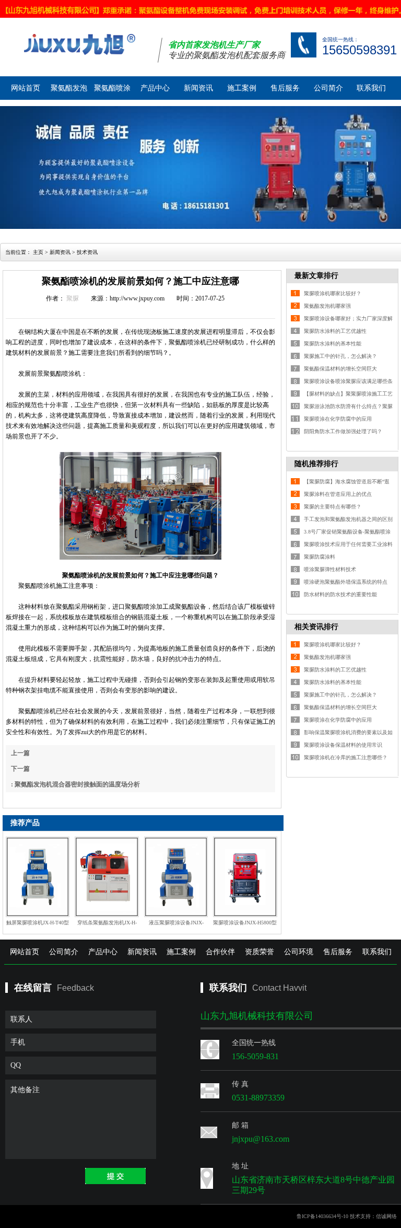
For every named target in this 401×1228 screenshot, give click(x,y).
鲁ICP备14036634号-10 (322, 1216)
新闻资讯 (198, 88)
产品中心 (155, 88)
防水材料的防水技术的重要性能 (340, 594)
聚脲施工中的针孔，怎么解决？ (340, 356)
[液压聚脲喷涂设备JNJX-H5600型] (176, 877)
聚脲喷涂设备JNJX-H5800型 (245, 922)
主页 (38, 252)
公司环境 (298, 952)
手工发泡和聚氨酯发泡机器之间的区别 (348, 519)
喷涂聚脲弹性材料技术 (330, 569)
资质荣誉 (259, 952)
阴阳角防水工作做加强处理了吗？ (343, 431)
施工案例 (241, 88)
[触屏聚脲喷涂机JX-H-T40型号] (37, 877)
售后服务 (285, 88)
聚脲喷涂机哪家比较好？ (332, 293)
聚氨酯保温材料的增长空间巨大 (340, 369)
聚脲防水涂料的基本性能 (332, 343)
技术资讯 (87, 252)
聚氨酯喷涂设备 (112, 92)
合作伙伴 (220, 952)
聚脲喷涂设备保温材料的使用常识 (343, 745)
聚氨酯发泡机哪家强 (327, 306)
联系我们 (371, 88)
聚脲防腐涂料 (319, 557)
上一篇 (20, 753)
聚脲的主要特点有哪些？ (332, 506)
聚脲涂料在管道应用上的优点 (338, 494)
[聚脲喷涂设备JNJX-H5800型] (245, 877)
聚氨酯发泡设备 (69, 92)
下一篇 (20, 768)
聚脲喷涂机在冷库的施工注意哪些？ (345, 757)
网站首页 (25, 88)
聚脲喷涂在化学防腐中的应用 (338, 419)
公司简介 (328, 88)
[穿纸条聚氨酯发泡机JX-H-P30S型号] (106, 877)
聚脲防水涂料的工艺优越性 (335, 331)
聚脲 (72, 298)
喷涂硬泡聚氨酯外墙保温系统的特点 (345, 582)
